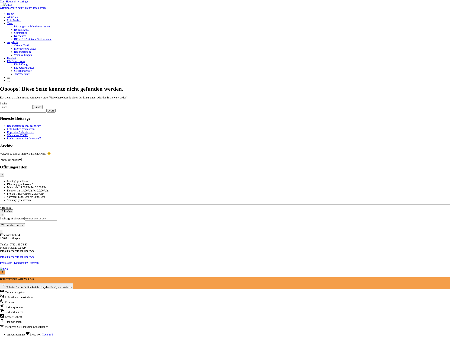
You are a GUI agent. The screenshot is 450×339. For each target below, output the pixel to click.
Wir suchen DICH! (17, 135)
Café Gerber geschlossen (21, 128)
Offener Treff (21, 45)
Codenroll (47, 334)
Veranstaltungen (23, 54)
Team (10, 23)
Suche (3, 103)
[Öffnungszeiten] (8, 81)
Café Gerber (14, 20)
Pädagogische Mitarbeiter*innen (32, 26)
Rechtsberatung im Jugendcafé (24, 125)
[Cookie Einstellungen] (1, 232)
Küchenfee (20, 35)
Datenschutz (21, 262)
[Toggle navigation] (1, 5)
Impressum (6, 262)
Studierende (20, 32)
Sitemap (34, 262)
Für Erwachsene (16, 61)
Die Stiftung (21, 64)
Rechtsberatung (22, 51)
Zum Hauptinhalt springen (14, 1)
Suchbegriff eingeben (12, 218)
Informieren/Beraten (25, 48)
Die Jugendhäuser (24, 67)
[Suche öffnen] (8, 78)
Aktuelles (12, 16)
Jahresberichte (22, 73)
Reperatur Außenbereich (20, 132)
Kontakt (11, 58)
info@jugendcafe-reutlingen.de (17, 256)
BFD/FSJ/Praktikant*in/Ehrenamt (33, 39)
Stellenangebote (23, 70)
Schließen (6, 211)
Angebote (12, 42)
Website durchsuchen (12, 225)
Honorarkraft (21, 29)
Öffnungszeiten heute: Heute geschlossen (23, 7)
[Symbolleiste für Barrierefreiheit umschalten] (2, 272)
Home (10, 13)
